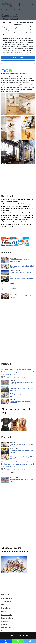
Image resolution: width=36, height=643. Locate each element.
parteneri (11, 26)
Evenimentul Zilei (6, 615)
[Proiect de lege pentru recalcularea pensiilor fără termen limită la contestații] (5, 402)
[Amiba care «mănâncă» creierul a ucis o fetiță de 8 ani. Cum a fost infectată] (5, 383)
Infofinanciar (5, 621)
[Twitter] (6, 70)
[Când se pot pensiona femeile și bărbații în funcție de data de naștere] (5, 267)
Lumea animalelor (6, 598)
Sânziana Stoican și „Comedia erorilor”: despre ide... (17, 378)
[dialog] (18, 43)
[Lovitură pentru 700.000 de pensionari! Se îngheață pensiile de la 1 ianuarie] (5, 445)
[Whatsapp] (10, 70)
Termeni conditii (8, 635)
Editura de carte (6, 627)
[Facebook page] (15, 246)
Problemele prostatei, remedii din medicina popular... (20, 260)
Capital (3, 611)
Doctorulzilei (5, 631)
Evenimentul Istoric (7, 618)
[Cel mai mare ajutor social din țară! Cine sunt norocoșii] (5, 296)
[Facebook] (3, 70)
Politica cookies (23, 635)
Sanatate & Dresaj (6, 601)
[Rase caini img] (14, 430)
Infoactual (4, 624)
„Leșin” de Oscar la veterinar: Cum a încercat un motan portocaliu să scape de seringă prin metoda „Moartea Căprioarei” (16, 224)
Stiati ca (3, 604)
